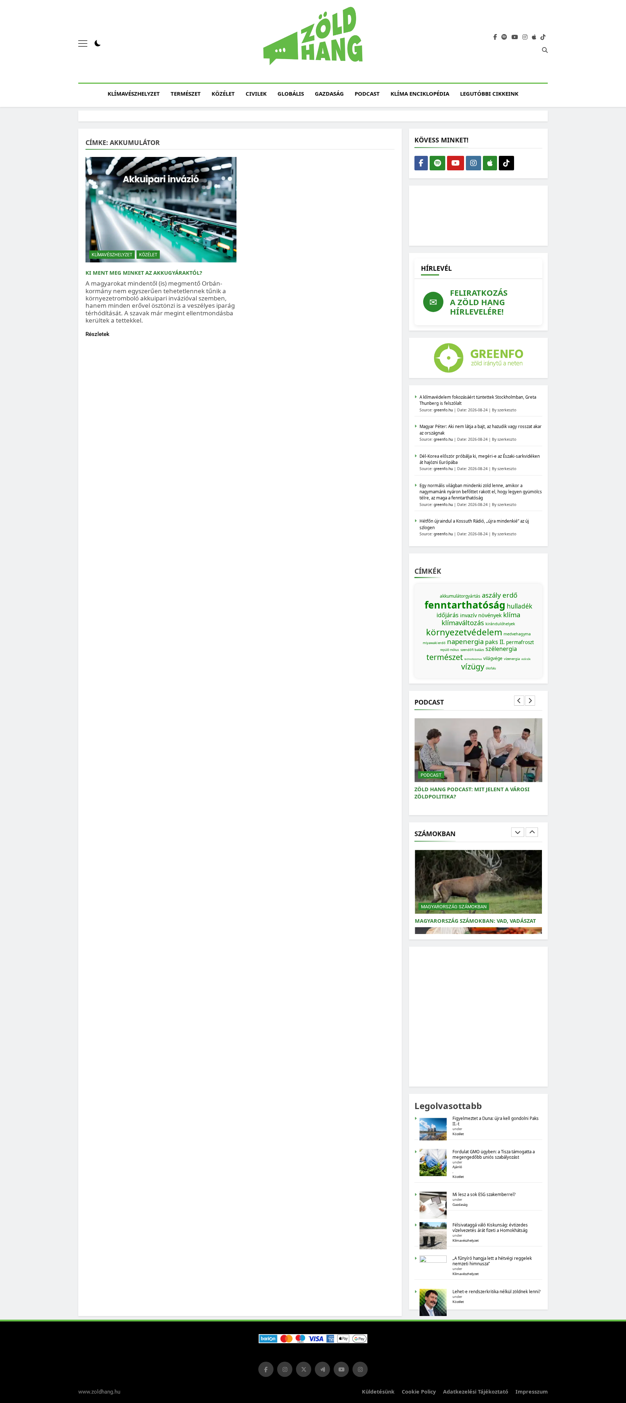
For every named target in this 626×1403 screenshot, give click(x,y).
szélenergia (501, 649)
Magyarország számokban (454, 906)
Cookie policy (419, 1391)
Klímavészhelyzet (134, 93)
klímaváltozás (463, 622)
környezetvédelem (464, 632)
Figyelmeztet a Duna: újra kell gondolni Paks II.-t (495, 1121)
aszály (491, 594)
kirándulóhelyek (500, 623)
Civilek (256, 93)
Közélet (223, 93)
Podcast (367, 93)
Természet (186, 93)
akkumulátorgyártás (460, 596)
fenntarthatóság (465, 604)
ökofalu (491, 668)
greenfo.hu (443, 409)
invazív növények (481, 615)
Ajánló (457, 1167)
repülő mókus (449, 650)
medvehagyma (517, 633)
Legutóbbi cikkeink (489, 93)
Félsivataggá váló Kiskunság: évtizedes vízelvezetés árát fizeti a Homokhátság (490, 1227)
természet (444, 657)
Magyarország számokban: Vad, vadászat (475, 920)
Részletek (97, 334)
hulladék (519, 606)
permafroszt (520, 642)
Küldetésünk (378, 1391)
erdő (509, 594)
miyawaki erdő (434, 642)
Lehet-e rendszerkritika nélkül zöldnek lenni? (497, 1291)
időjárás (448, 615)
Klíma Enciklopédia (420, 93)
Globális (290, 93)
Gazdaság (329, 93)
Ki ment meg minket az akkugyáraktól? (143, 272)
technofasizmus (473, 659)
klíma (511, 614)
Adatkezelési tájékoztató (475, 1391)
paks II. (495, 642)
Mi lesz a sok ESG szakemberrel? (484, 1194)
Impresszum (532, 1391)
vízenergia (512, 658)
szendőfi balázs (472, 649)
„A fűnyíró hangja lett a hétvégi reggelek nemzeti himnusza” (492, 1260)
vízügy (472, 666)
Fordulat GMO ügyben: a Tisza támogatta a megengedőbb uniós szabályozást (493, 1154)
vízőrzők (526, 659)
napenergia (465, 641)
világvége (492, 658)
